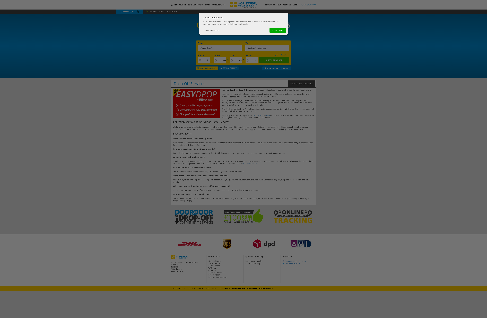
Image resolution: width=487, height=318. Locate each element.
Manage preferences (211, 30)
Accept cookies (277, 30)
